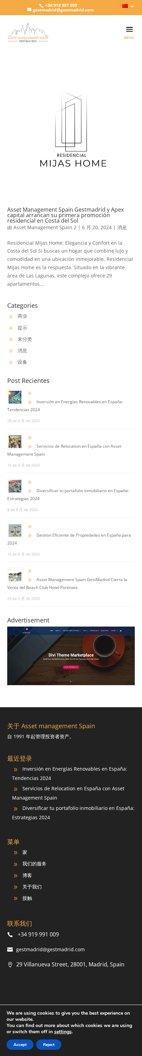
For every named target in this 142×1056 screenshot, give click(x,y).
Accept (20, 1044)
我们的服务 (34, 863)
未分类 (25, 339)
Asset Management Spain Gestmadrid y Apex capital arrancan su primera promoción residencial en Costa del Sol (65, 215)
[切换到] (128, 8)
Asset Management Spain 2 (45, 227)
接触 (27, 898)
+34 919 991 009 (60, 5)
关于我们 (32, 886)
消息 (122, 227)
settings (63, 1032)
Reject (48, 1044)
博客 (27, 875)
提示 (22, 327)
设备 (22, 361)
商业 (22, 316)
